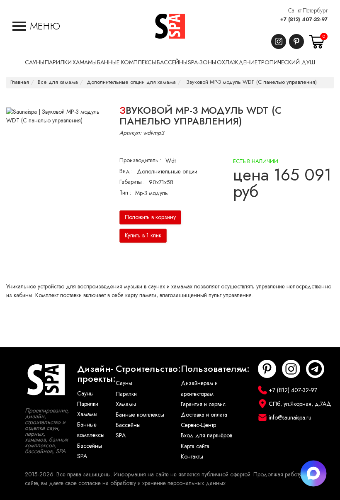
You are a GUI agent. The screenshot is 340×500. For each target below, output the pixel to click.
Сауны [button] (34, 62)
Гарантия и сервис (203, 404)
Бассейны (89, 446)
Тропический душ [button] (286, 62)
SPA (82, 456)
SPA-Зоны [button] (202, 62)
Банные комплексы (90, 430)
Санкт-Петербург (308, 11)
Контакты (192, 457)
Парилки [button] (58, 62)
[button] (36, 26)
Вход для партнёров (206, 435)
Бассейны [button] (172, 62)
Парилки (87, 404)
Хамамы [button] (85, 62)
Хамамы (87, 414)
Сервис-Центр (198, 425)
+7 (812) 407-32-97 (304, 19)
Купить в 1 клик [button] (143, 235)
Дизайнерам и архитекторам (199, 388)
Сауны (85, 394)
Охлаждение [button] (237, 62)
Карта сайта (195, 446)
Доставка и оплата (204, 415)
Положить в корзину (150, 217)
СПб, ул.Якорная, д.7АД (300, 404)
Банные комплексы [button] (126, 62)
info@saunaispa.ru (290, 418)
